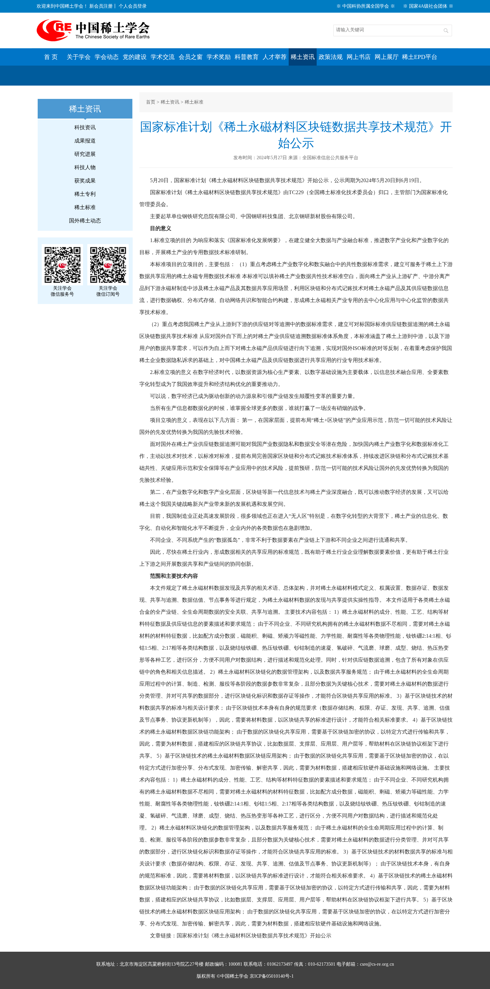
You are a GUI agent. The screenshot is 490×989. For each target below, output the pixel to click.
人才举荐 (275, 57)
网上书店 (359, 57)
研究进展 (85, 154)
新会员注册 (101, 6)
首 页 (51, 57)
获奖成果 (85, 180)
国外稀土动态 (85, 220)
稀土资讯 (303, 57)
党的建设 (135, 57)
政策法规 (331, 57)
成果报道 (85, 141)
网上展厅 (387, 57)
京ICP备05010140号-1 (272, 976)
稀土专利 (85, 194)
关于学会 (79, 57)
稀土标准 (85, 207)
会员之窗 (191, 57)
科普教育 (247, 57)
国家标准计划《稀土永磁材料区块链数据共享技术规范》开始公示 (254, 935)
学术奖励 (219, 57)
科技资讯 (85, 127)
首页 (150, 102)
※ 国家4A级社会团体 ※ (428, 6)
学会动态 (107, 57)
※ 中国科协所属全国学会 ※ (365, 6)
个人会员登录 (133, 6)
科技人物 (85, 167)
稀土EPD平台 (419, 57)
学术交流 (163, 57)
